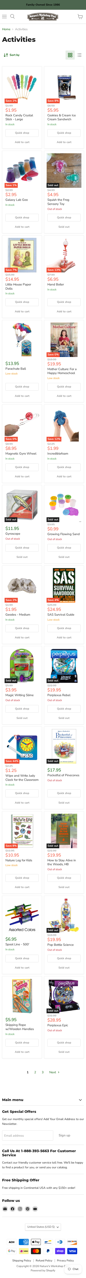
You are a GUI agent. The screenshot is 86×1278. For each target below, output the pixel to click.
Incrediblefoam (57, 453)
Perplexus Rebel (58, 695)
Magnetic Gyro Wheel (20, 453)
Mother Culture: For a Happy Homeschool (62, 371)
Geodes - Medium (17, 615)
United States (41, 1227)
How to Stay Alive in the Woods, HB (61, 862)
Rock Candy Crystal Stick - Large (19, 117)
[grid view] (70, 55)
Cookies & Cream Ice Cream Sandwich (61, 117)
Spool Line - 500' (17, 944)
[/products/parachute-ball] (22, 340)
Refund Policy (44, 1260)
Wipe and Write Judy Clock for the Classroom (22, 778)
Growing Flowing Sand (63, 534)
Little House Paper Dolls (18, 286)
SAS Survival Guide (60, 615)
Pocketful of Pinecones (63, 775)
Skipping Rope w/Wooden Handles (19, 1027)
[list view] (79, 55)
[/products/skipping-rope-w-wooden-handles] (22, 996)
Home (6, 29)
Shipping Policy (21, 1260)
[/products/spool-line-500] (22, 915)
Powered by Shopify (43, 1270)
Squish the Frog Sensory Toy (58, 202)
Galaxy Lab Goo (16, 200)
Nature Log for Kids (18, 860)
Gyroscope (12, 534)
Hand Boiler (55, 284)
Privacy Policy (65, 1260)
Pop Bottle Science (60, 945)
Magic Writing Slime (19, 695)
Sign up (64, 1135)
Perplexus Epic (57, 1025)
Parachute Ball (15, 369)
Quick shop (22, 133)
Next (53, 1072)
